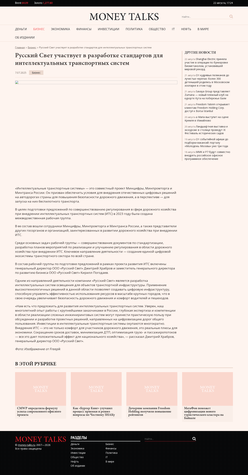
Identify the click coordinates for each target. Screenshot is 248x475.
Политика (134, 29)
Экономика (60, 29)
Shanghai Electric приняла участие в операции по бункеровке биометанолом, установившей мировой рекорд (206, 64)
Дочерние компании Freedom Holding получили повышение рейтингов (149, 412)
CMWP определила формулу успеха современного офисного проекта (39, 412)
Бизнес (39, 29)
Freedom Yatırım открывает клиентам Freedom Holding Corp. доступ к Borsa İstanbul (207, 108)
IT (173, 29)
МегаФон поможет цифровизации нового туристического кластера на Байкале (203, 413)
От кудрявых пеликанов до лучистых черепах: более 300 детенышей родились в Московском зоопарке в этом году (207, 80)
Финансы (84, 29)
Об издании (25, 37)
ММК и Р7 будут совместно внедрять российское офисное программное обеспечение (207, 155)
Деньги (21, 29)
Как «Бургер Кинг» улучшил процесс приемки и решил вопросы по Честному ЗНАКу (94, 412)
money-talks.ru (26, 445)
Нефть (186, 29)
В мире (203, 29)
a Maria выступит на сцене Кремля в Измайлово (207, 118)
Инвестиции (108, 29)
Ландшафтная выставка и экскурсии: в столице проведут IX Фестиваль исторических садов (206, 130)
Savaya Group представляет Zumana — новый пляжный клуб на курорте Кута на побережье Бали (207, 95)
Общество (157, 29)
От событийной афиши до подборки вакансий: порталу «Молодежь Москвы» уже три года (206, 142)
